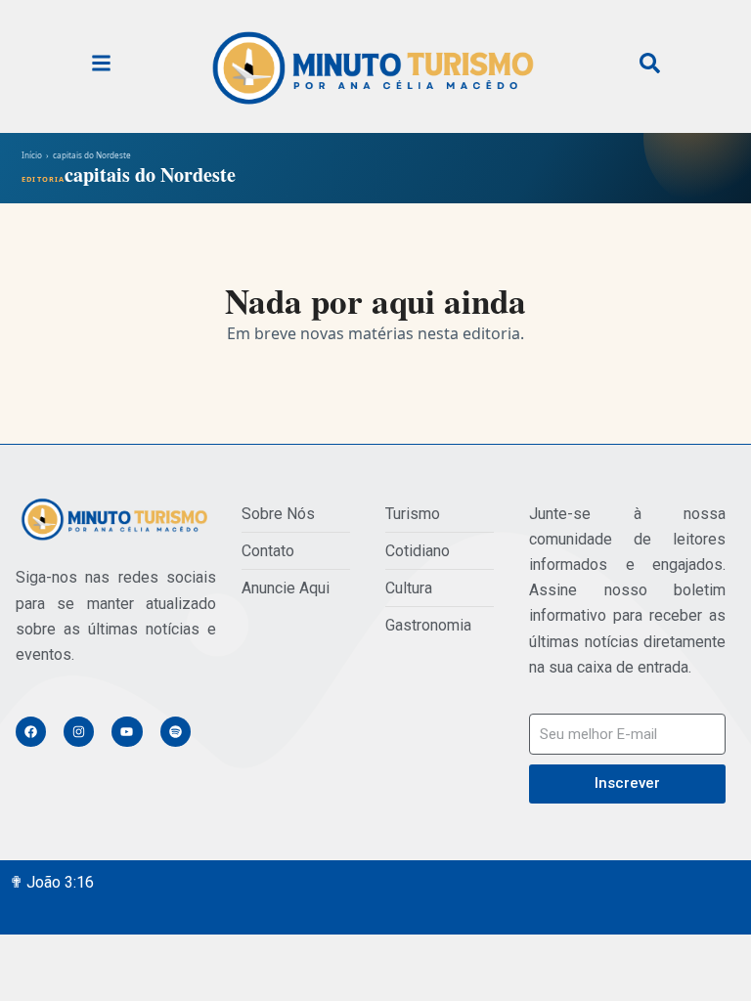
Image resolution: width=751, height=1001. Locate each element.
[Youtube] (126, 732)
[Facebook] (31, 732)
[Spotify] (175, 732)
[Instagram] (79, 732)
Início (32, 155)
